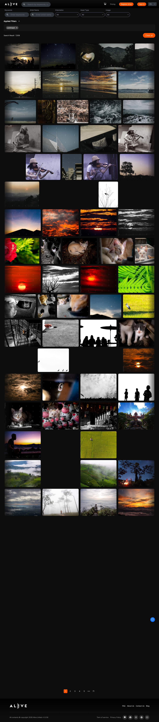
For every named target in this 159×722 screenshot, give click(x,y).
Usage (108, 10)
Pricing (112, 4)
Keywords (8, 10)
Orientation (59, 10)
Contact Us (140, 706)
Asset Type (84, 10)
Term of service (102, 717)
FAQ (123, 706)
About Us (130, 706)
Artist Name (34, 10)
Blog (147, 706)
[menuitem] (105, 4)
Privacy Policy (115, 717)
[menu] (125, 4)
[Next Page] (98, 691)
